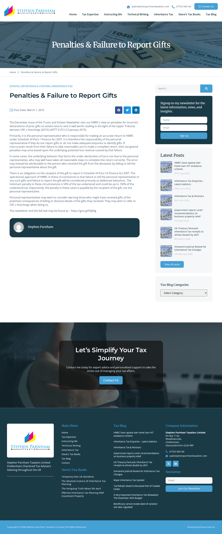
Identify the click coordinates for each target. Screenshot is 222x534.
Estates (15, 86)
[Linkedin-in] (176, 464)
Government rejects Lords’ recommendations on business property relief (188, 213)
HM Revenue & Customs (35, 86)
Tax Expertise (90, 14)
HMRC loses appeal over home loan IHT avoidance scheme (188, 166)
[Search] (206, 88)
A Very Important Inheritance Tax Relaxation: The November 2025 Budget (136, 496)
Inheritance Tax (163, 14)
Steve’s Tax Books (189, 14)
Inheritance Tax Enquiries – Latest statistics (189, 182)
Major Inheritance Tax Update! (129, 480)
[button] (118, 110)
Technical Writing (138, 14)
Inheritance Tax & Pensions (189, 196)
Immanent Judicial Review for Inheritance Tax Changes (190, 248)
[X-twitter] (168, 464)
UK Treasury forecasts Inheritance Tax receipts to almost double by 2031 (188, 231)
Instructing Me (113, 14)
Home (73, 14)
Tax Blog (211, 14)
